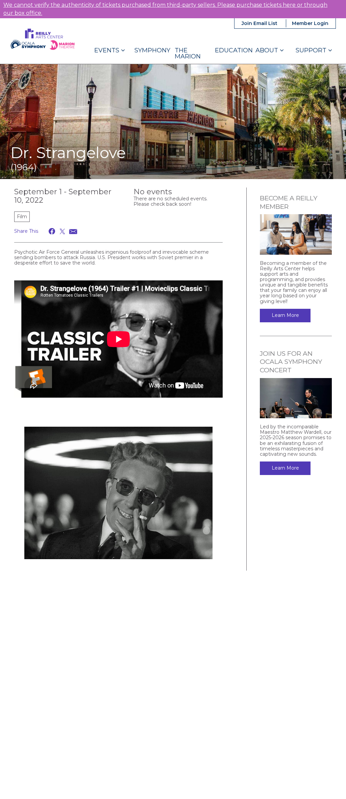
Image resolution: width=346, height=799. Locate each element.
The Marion (188, 53)
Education (234, 50)
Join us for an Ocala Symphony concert (291, 362)
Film (22, 217)
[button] (52, 231)
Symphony (152, 50)
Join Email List (259, 23)
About (267, 50)
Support (312, 50)
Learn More (285, 315)
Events (107, 50)
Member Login (310, 23)
